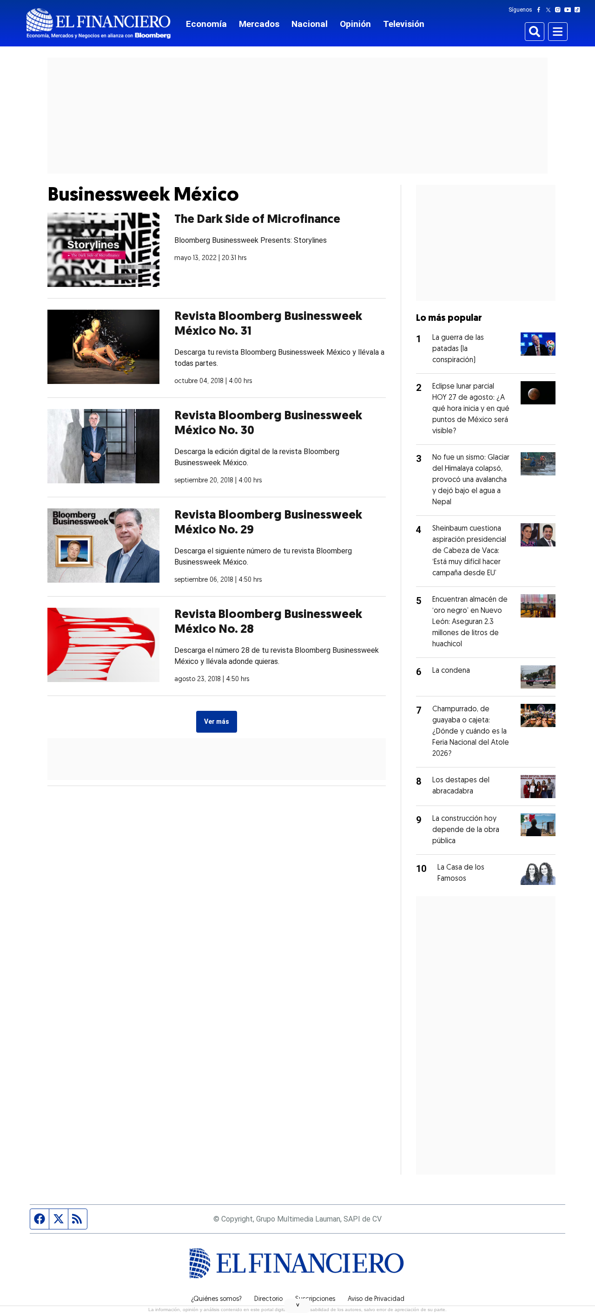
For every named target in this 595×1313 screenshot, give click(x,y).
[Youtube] (569, 10)
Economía (206, 24)
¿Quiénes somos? (216, 1299)
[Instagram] (559, 10)
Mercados (259, 24)
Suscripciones (315, 1299)
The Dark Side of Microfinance (257, 220)
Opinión (355, 24)
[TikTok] (579, 10)
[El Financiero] (98, 23)
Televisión (403, 24)
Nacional (309, 24)
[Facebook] (540, 10)
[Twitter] (550, 10)
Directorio (268, 1299)
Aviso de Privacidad (376, 1299)
